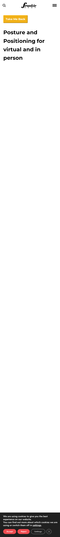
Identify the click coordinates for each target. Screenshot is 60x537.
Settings (38, 531)
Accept (9, 531)
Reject (23, 531)
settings (37, 525)
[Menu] (55, 5)
